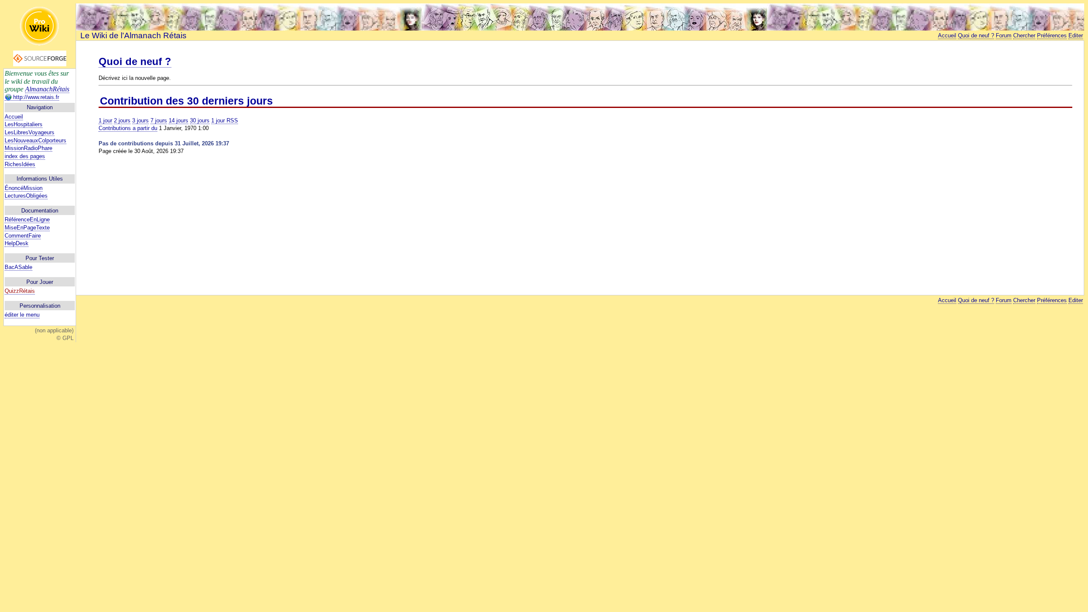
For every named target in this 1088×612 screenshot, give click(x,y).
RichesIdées (20, 164)
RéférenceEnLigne (27, 219)
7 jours (158, 120)
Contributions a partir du (128, 128)
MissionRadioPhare (28, 148)
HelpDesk (16, 243)
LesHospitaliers (23, 124)
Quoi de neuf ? (976, 35)
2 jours (122, 120)
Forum (1004, 35)
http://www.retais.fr (35, 97)
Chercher (1024, 35)
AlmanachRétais (47, 89)
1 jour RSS (224, 120)
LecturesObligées (26, 196)
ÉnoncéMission (23, 188)
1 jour (105, 120)
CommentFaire (23, 235)
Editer (1075, 35)
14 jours (178, 120)
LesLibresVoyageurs (29, 132)
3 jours (140, 120)
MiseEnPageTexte (27, 227)
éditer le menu (22, 315)
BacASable (18, 267)
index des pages (25, 156)
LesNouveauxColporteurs (35, 140)
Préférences (1052, 35)
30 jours (200, 120)
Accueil (14, 116)
